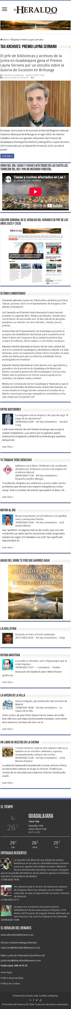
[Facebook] (33, 1000)
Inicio (6, 39)
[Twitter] (36, 1000)
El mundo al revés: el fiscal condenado (35, 634)
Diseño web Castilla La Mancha (42, 995)
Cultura (6, 77)
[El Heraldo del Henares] (35, 9)
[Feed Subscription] (70, 46)
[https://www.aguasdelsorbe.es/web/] (35, 25)
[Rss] (30, 1000)
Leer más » (7, 156)
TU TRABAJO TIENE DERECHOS (16, 460)
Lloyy (62, 637)
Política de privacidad (12, 978)
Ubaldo (56, 667)
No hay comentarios (46, 421)
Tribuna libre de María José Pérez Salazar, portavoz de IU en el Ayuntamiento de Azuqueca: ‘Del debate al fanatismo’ (35, 303)
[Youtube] (40, 1000)
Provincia (15, 77)
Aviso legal (6, 972)
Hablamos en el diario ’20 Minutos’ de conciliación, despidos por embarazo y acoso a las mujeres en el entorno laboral (41, 469)
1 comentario (43, 667)
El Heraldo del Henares (13, 75)
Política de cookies (10, 983)
